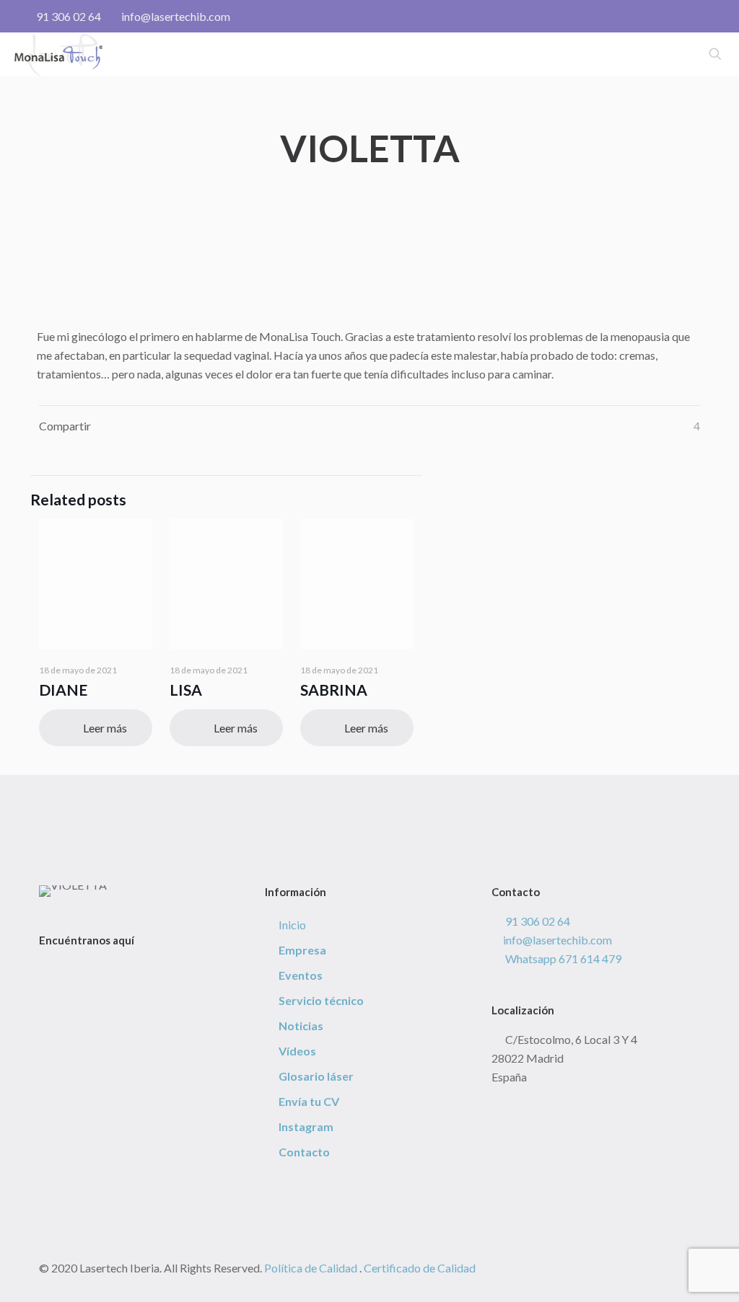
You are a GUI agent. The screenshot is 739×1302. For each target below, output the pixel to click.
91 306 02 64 (68, 16)
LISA (186, 690)
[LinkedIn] (86, 969)
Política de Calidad (310, 1268)
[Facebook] (58, 969)
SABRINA (333, 690)
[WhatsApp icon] (649, 16)
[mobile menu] (664, 54)
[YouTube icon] (680, 16)
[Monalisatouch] (58, 54)
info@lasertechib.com (175, 16)
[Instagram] (99, 969)
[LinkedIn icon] (695, 16)
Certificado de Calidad (420, 1268)
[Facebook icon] (665, 16)
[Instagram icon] (710, 16)
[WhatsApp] (45, 969)
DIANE (63, 690)
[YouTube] (72, 969)
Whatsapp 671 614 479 (562, 958)
